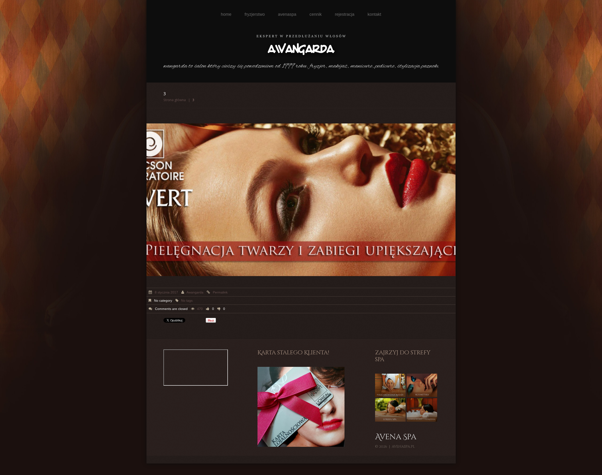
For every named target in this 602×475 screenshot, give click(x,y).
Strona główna (174, 100)
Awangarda (194, 292)
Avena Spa (395, 437)
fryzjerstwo (255, 14)
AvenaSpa (287, 14)
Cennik (315, 14)
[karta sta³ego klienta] (301, 406)
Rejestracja (344, 14)
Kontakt (374, 14)
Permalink (220, 292)
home (226, 14)
